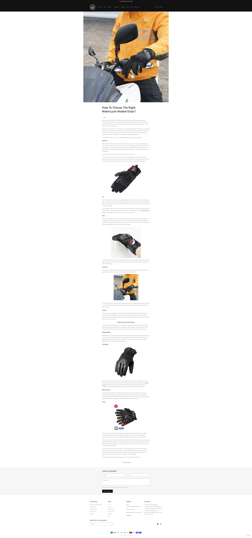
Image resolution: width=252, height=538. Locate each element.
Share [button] (105, 117)
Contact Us (128, 515)
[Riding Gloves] (126, 179)
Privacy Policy (93, 507)
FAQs (109, 516)
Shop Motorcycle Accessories (126, 322)
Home (109, 504)
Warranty (92, 513)
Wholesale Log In (111, 509)
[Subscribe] (112, 523)
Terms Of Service (93, 509)
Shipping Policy (93, 511)
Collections (110, 507)
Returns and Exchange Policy (96, 504)
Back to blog (126, 462)
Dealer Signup (111, 511)
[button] (100, 7)
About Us (110, 513)
